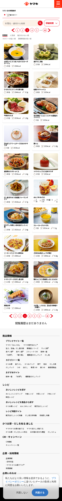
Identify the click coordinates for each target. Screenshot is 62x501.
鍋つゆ (42, 367)
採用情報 (9, 468)
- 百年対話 (9, 461)
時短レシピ (10, 397)
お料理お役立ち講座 (37, 432)
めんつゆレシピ (26, 406)
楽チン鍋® (9, 351)
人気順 (12, 35)
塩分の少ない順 (23, 35)
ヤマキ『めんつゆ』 (13, 345)
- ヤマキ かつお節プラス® (15, 465)
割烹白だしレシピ (41, 406)
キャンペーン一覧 (12, 445)
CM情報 (9, 441)
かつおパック (30, 364)
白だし (25, 367)
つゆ (18, 367)
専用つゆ (34, 367)
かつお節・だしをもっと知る (16, 432)
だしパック (10, 367)
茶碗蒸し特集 (44, 415)
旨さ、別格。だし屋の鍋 (15, 348)
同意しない (22, 492)
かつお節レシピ (11, 406)
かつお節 (9, 364)
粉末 (45, 364)
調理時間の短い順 (24, 38)
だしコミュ (52, 432)
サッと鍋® (45, 348)
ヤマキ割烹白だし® (30, 345)
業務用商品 (52, 367)
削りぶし (18, 364)
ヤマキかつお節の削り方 (15, 428)
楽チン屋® (19, 351)
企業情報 (9, 458)
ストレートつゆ (32, 351)
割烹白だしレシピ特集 (14, 415)
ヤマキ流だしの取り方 (35, 428)
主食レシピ (29, 393)
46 (45, 30)
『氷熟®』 (9, 355)
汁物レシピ (51, 393)
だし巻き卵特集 (31, 415)
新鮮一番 (44, 351)
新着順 (4, 35)
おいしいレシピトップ (14, 393)
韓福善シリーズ (32, 348)
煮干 (39, 364)
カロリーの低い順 (9, 38)
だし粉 (47, 355)
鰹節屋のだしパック (34, 355)
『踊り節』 (20, 355)
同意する (40, 492)
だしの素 (53, 364)
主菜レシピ (40, 393)
